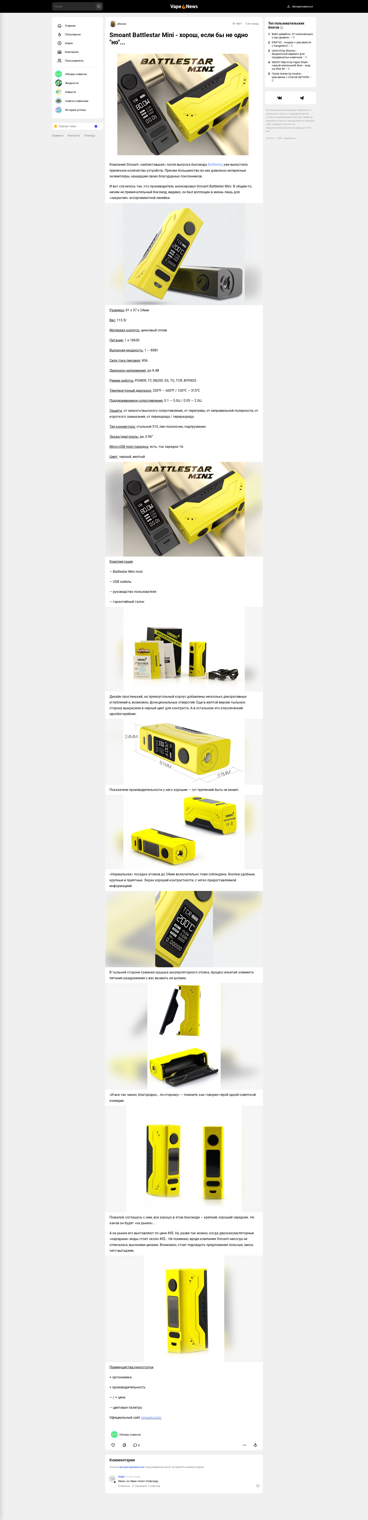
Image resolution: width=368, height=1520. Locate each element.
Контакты (74, 135)
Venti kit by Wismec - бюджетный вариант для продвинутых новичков (289, 54)
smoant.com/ (151, 1418)
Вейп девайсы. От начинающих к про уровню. (292, 35)
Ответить (124, 1486)
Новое (69, 43)
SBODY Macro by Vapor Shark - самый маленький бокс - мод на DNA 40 (291, 65)
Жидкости (72, 83)
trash (121, 1476)
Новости (70, 92)
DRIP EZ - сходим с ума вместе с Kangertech (291, 44)
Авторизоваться (302, 6)
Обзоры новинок (76, 74)
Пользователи (74, 60)
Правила (57, 135)
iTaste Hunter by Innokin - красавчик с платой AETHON (291, 77)
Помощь (89, 135)
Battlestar (215, 164)
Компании (72, 52)
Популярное (73, 34)
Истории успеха (75, 110)
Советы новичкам (76, 101)
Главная (70, 25)
